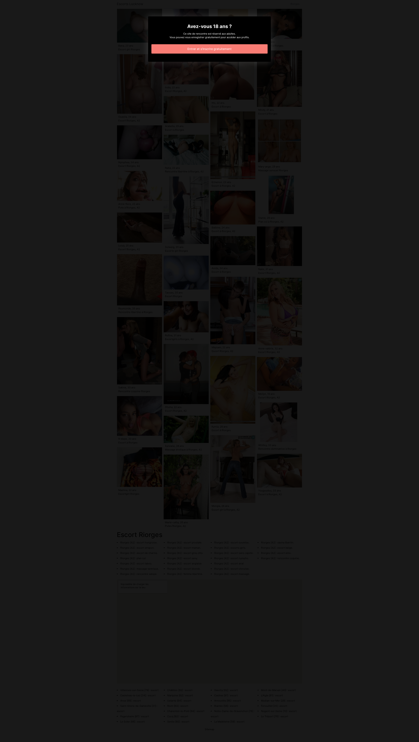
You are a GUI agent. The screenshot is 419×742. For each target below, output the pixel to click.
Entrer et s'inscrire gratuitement (209, 49)
